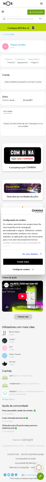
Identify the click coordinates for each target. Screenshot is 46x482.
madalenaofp (14, 384)
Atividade (7, 111)
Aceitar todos (23, 262)
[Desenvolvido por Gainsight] (23, 441)
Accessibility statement (34, 446)
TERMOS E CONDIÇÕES (19, 468)
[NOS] (7, 3)
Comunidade (9, 34)
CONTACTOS (13, 454)
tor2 (11, 347)
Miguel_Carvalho (18, 45)
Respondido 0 (33, 59)
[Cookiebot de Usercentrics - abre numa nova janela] (32, 211)
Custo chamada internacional (13, 418)
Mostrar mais (23, 317)
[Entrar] (4, 18)
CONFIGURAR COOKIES (26, 459)
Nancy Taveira (15, 354)
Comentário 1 (20, 59)
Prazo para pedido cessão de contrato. (17, 411)
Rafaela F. (13, 391)
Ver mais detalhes (30, 254)
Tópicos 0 (8, 59)
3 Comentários (8, 414)
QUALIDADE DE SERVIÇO (25, 463)
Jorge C (12, 339)
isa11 (11, 376)
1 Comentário (7, 421)
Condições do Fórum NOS (12, 446)
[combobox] (23, 18)
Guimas (12, 362)
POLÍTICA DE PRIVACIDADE (32, 454)
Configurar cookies (21, 269)
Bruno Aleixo (14, 332)
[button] (2, 13)
